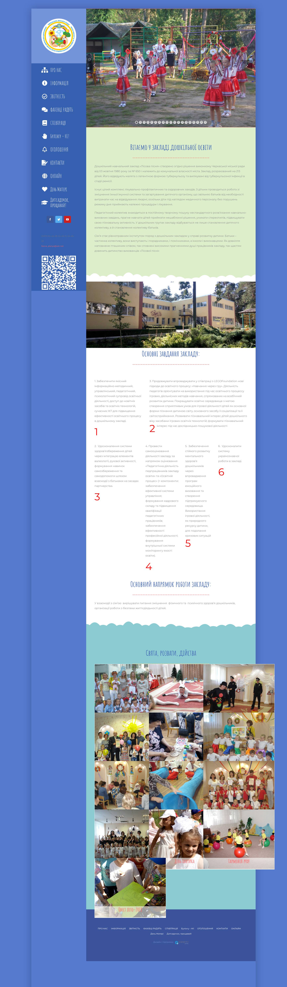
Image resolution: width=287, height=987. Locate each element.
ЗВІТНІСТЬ (134, 928)
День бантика (184, 861)
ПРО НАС (103, 928)
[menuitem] (58, 70)
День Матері (156, 933)
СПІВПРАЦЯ (171, 928)
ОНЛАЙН (236, 928)
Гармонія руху (238, 861)
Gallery (130, 693)
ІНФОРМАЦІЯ (118, 928)
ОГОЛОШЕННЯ (205, 928)
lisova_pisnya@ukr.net (52, 246)
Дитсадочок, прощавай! (179, 933)
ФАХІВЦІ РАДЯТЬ (152, 928)
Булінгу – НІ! (187, 928)
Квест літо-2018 (130, 909)
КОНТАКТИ (222, 928)
